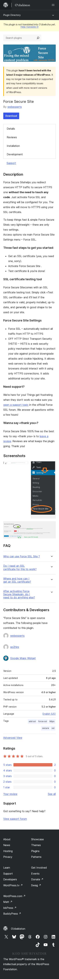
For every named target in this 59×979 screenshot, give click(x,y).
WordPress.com (14, 896)
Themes (36, 845)
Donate (37, 879)
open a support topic (16, 404)
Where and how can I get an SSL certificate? (17, 580)
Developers (10, 879)
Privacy (7, 856)
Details (11, 128)
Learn (6, 867)
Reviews (12, 137)
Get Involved (39, 867)
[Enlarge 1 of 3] (23, 465)
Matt (7, 902)
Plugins (35, 851)
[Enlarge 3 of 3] (51, 525)
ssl (53, 728)
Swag (36, 885)
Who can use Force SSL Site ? (21, 556)
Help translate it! (30, 26)
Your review (10, 794)
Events (35, 873)
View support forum (15, 818)
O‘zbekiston (18, 928)
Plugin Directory (12, 15)
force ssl (42, 721)
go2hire (14, 647)
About (6, 839)
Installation (13, 145)
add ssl (32, 721)
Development (15, 154)
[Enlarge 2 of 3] (51, 465)
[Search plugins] (38, 38)
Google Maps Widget (23, 658)
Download (11, 115)
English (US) (49, 713)
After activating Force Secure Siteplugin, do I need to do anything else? (19, 594)
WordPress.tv (13, 885)
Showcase (37, 839)
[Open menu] (54, 5)
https (51, 721)
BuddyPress (12, 913)
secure (45, 728)
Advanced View (12, 737)
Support (11, 163)
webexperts (14, 106)
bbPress (10, 907)
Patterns (36, 856)
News (6, 845)
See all (52, 794)
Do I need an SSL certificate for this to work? (20, 567)
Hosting (8, 851)
